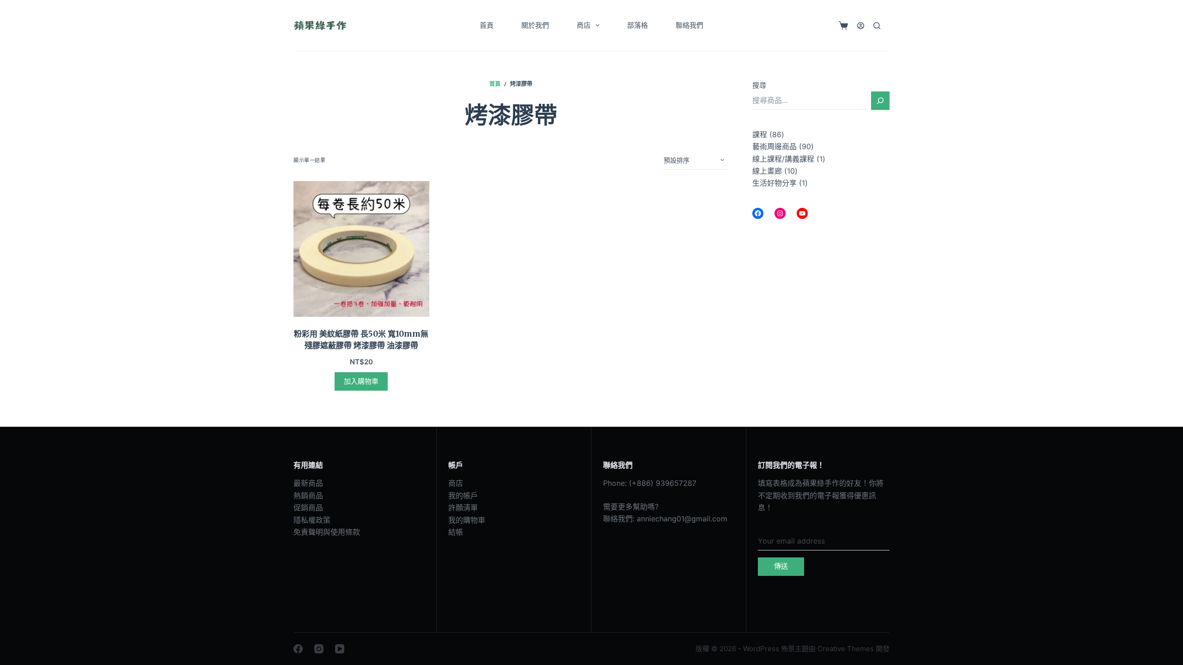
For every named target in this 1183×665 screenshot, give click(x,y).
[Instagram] (318, 648)
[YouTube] (339, 648)
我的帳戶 (463, 495)
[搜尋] (876, 25)
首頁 (487, 25)
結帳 (455, 532)
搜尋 (759, 85)
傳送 (781, 566)
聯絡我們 (689, 25)
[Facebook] (298, 648)
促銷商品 (308, 507)
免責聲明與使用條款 (326, 532)
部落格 (637, 25)
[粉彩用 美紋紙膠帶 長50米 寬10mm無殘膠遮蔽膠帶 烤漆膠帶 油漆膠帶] (361, 249)
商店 (584, 25)
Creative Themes (845, 648)
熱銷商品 (308, 495)
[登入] (860, 25)
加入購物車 (361, 381)
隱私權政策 (311, 520)
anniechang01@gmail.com (682, 518)
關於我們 (535, 25)
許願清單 (463, 507)
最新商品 (308, 483)
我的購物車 (466, 520)
